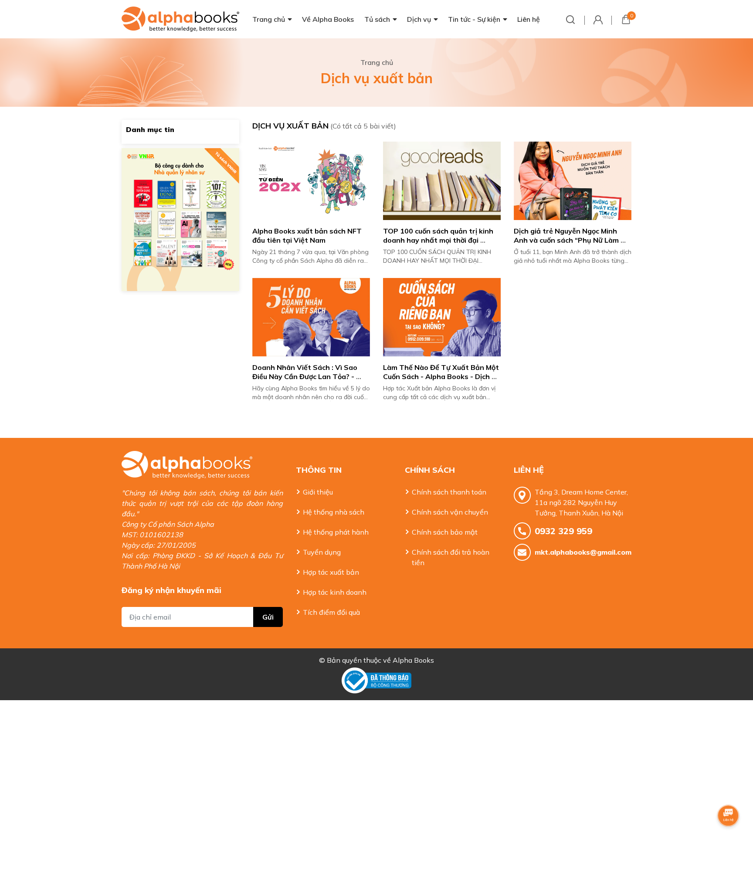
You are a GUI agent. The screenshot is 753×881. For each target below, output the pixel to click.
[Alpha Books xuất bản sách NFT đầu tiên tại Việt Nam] (311, 181)
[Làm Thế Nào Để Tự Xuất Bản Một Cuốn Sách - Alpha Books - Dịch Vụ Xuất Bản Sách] (442, 317)
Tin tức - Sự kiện (474, 19)
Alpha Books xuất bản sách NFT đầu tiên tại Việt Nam (307, 235)
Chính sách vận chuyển (450, 512)
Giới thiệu (318, 492)
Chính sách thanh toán (449, 492)
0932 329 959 (563, 530)
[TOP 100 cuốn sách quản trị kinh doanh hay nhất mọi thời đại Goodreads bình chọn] (442, 181)
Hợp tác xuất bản (331, 572)
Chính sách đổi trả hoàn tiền (450, 557)
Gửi (268, 617)
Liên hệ (528, 19)
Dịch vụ (419, 19)
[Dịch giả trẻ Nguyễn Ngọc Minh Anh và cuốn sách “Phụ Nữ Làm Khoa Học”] (572, 181)
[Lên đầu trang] (729, 839)
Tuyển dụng (322, 552)
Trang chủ (268, 19)
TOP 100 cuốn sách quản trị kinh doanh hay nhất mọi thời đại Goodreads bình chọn (439, 240)
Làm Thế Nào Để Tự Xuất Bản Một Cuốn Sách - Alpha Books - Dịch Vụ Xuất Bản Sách (442, 376)
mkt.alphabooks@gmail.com (583, 552)
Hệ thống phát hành (336, 532)
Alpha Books (413, 660)
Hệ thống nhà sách (333, 512)
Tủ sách (377, 19)
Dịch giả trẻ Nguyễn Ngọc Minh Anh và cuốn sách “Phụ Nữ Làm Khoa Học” (567, 240)
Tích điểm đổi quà (331, 612)
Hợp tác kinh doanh (334, 592)
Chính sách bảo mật (445, 532)
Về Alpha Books (328, 19)
